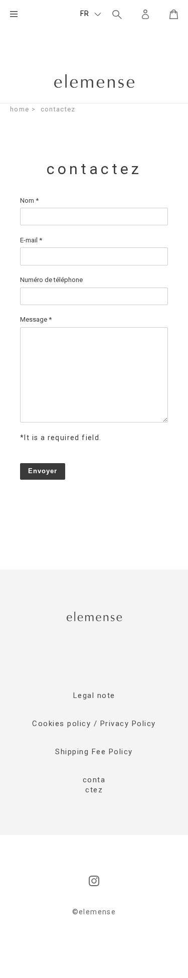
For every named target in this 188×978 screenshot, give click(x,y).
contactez (58, 109)
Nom (29, 200)
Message (36, 319)
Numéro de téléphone (51, 280)
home (19, 109)
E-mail (31, 240)
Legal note (94, 695)
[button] (91, 14)
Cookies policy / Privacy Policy (94, 723)
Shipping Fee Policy (94, 751)
